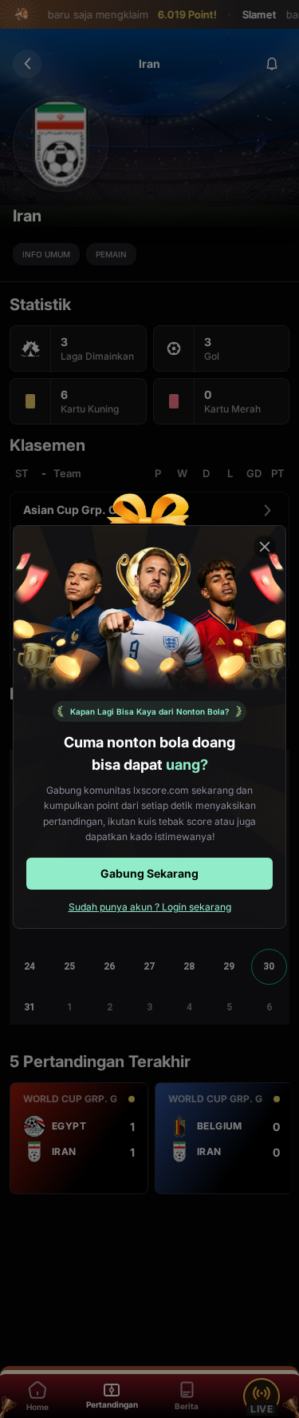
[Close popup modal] (265, 547)
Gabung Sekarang (149, 873)
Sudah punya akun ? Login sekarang (150, 907)
